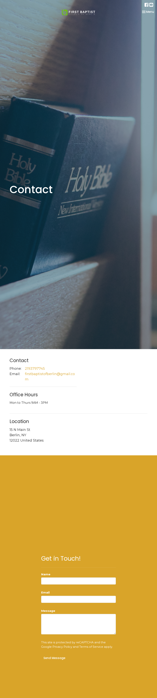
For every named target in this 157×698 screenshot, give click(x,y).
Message (48, 611)
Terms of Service (91, 647)
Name (45, 574)
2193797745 (35, 368)
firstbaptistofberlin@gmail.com (50, 376)
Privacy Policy (62, 647)
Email (45, 592)
